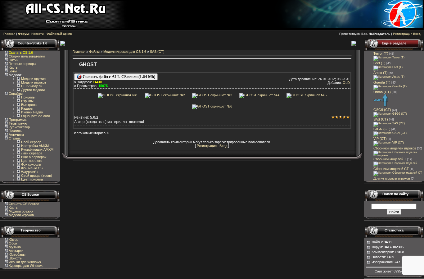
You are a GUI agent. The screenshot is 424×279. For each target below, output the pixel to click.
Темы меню (17, 123)
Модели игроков (33, 82)
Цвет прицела (31, 179)
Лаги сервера (31, 153)
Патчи (13, 60)
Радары (26, 108)
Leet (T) (379, 63)
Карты (13, 67)
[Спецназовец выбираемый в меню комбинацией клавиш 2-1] (381, 105)
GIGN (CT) (381, 129)
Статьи (14, 138)
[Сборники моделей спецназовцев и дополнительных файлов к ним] (397, 172)
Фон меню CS (31, 168)
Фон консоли (30, 164)
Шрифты (15, 258)
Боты (12, 71)
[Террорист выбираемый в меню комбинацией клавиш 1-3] (388, 76)
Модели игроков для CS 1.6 (124, 51)
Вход (417, 33)
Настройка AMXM (34, 146)
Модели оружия (33, 78)
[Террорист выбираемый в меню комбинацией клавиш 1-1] (388, 57)
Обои (12, 243)
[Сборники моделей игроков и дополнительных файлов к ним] (398, 155)
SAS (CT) (157, 51)
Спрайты (15, 93)
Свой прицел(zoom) (36, 175)
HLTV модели (31, 86)
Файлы (94, 51)
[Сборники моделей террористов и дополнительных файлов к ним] (396, 163)
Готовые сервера (22, 64)
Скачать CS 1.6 (21, 52)
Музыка (14, 247)
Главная (9, 33)
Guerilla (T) (381, 82)
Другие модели (32, 90)
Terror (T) (380, 53)
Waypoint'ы (29, 172)
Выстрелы (28, 105)
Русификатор (19, 127)
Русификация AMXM (36, 149)
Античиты (16, 134)
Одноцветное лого (35, 116)
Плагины (15, 131)
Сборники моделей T (389, 159)
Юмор (13, 239)
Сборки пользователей (27, 56)
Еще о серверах (33, 157)
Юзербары (16, 254)
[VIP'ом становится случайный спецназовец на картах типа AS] (388, 142)
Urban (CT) (382, 92)
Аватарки (15, 251)
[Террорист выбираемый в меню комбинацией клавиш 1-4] (390, 86)
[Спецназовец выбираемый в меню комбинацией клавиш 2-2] (390, 113)
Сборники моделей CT (391, 169)
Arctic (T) (380, 73)
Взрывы (27, 101)
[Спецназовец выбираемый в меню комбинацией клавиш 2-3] (389, 123)
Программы (17, 119)
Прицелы (27, 97)
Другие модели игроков (391, 178)
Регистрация (402, 33)
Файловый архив (59, 33)
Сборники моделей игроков (394, 148)
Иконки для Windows (24, 262)
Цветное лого (31, 160)
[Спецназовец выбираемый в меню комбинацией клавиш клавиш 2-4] (390, 133)
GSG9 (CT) (382, 110)
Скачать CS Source (24, 204)
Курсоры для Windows (25, 266)
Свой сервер (30, 142)
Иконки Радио (31, 112)
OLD (346, 83)
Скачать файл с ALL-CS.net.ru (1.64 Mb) (118, 76)
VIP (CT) (380, 138)
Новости (37, 33)
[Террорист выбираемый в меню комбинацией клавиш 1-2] (388, 67)
